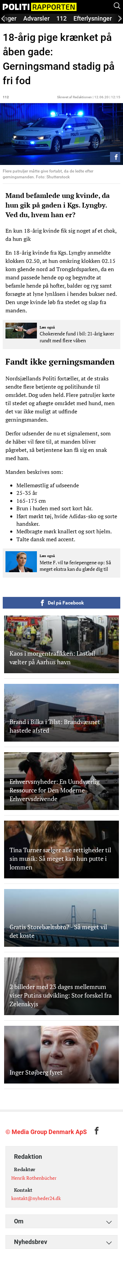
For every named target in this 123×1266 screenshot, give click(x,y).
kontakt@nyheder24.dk (36, 1198)
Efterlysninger (92, 18)
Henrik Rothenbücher (33, 1178)
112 (61, 18)
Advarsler (36, 18)
